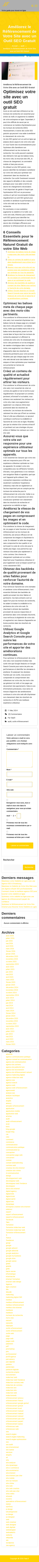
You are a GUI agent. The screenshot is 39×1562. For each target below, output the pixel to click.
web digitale (10, 1527)
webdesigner (11, 1530)
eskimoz (9, 1209)
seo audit (9, 1445)
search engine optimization (16, 1439)
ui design (9, 1509)
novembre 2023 (12, 1021)
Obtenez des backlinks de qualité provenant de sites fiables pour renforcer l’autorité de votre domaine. (22, 285)
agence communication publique (18, 1057)
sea (7, 1432)
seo (7, 1442)
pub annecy (10, 1359)
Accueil (15, 46)
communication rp (13, 1150)
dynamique (10, 1204)
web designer (11, 1525)
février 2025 (10, 982)
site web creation (12, 1488)
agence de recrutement (15, 1070)
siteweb (9, 1496)
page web (9, 1339)
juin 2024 (9, 1003)
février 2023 (10, 1044)
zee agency (10, 1545)
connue (8, 1160)
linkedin (9, 1292)
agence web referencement (16, 1088)
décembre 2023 (12, 1018)
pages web (10, 1341)
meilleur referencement (15, 1305)
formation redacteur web (15, 1230)
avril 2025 (9, 977)
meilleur (9, 1300)
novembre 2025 (12, 959)
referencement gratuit (14, 1406)
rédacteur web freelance (15, 1380)
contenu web (11, 1165)
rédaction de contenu (14, 1385)
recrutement (11, 1375)
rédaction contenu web (15, 1382)
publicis (9, 1364)
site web (9, 1486)
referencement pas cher (15, 1419)
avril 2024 (9, 1008)
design (8, 1176)
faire (7, 1222)
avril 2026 (9, 946)
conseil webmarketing (14, 1163)
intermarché (10, 1276)
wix (7, 1540)
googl (8, 1243)
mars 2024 (10, 1011)
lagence (9, 1284)
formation (9, 1225)
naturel (8, 1320)
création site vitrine (13, 1171)
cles (7, 1137)
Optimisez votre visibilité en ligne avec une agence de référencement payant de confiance (18, 899)
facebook (9, 1220)
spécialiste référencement (16, 1501)
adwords (9, 1054)
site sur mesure (12, 1481)
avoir (8, 1124)
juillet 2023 (10, 1031)
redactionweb (11, 1395)
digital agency (11, 1191)
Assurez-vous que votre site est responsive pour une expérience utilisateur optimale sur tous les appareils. (21, 270)
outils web (10, 1333)
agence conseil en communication (19, 1059)
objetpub (9, 1326)
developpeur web (12, 1181)
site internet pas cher (14, 1476)
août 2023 (10, 1029)
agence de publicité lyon (15, 1067)
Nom (8, 770)
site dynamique (11, 1465)
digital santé (10, 1199)
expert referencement (14, 1214)
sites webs (10, 1494)
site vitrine (10, 1483)
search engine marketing (15, 1437)
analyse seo (10, 1093)
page (8, 1336)
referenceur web (12, 1429)
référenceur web (12, 1426)
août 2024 (10, 998)
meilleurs (9, 1313)
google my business (13, 1256)
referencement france (14, 1401)
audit (22, 46)
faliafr (13, 718)
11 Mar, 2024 (12, 710)
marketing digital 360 (14, 1297)
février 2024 (10, 1013)
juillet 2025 (10, 969)
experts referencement (15, 1217)
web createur (11, 1522)
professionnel (11, 1354)
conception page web (14, 1155)
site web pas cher (13, 1491)
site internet (10, 1473)
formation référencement (15, 1233)
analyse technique (13, 1096)
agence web (10, 1085)
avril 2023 (9, 1039)
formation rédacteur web (15, 1227)
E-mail (9, 780)
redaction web (11, 1393)
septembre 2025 (12, 964)
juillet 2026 (10, 938)
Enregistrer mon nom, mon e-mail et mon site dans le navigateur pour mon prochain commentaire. (18, 807)
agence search (11, 1083)
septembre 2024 (12, 995)
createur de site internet (15, 1168)
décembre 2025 (12, 956)
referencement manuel (14, 1413)
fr (6, 1235)
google (8, 1245)
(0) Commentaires (15, 714)
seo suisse (10, 1450)
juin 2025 (9, 972)
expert (8, 1212)
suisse (8, 1504)
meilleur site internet (14, 1308)
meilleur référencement (15, 1302)
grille (8, 1269)
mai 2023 (9, 1037)
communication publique (15, 1147)
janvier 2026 (10, 954)
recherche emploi (12, 1372)
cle (7, 1134)
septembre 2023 (12, 1026)
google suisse (11, 1261)
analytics (9, 1098)
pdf (7, 1346)
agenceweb (10, 1090)
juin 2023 (9, 1034)
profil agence (11, 1357)
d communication (12, 1173)
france (8, 1238)
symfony (9, 1507)
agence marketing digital (15, 1075)
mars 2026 (10, 949)
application (10, 1108)
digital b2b (10, 1194)
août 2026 (10, 936)
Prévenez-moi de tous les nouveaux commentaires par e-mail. (19, 825)
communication (12, 1145)
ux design (9, 1514)
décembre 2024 (12, 987)
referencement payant (14, 1421)
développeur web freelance (16, 1183)
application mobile (13, 1111)
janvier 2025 (10, 985)
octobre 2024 (11, 993)
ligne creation (11, 1287)
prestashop (10, 1349)
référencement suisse (14, 1424)
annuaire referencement (15, 1106)
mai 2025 (9, 974)
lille (7, 1289)
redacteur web (11, 1377)
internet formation (13, 1279)
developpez (10, 1186)
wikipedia (9, 1538)
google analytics (12, 1253)
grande (8, 1266)
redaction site (11, 1390)
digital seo (10, 1202)
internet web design (13, 1282)
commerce (10, 1142)
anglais (8, 1101)
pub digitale (10, 1362)
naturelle (9, 1323)
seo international (12, 1447)
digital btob (10, 1196)
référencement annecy (14, 1398)
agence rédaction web (14, 1077)
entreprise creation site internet (18, 1207)
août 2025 (10, 967)
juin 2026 (9, 941)
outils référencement (20, 721)
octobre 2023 (11, 1024)
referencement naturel (14, 1416)
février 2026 (10, 951)
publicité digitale (12, 1370)
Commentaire (12, 749)
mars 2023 (10, 1042)
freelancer (10, 1240)
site (7, 1460)
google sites (10, 1258)
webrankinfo (10, 1532)
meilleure (9, 1310)
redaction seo (11, 1388)
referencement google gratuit (17, 1403)
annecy (8, 1103)
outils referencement (14, 1328)
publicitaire (10, 1367)
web (7, 1519)
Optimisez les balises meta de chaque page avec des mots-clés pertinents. (22, 254)
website (9, 1535)
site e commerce (12, 1468)
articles (9, 1116)
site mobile (10, 1478)
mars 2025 (10, 980)
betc (8, 1127)
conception (10, 1152)
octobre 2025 (11, 962)
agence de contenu (13, 1065)
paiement (9, 1344)
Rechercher (8, 860)
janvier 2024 (10, 1016)
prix (7, 1351)
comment (9, 1139)
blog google (10, 1129)
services (9, 1452)
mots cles (10, 1318)
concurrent (10, 1158)
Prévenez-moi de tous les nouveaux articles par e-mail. (18, 835)
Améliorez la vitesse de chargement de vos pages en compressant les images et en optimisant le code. (21, 277)
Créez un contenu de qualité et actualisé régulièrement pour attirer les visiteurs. (21, 262)
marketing (10, 1295)
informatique (11, 1274)
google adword (11, 1248)
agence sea (10, 1080)
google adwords (12, 1251)
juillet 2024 (10, 1000)
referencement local (14, 1408)
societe (9, 1499)
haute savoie (11, 1271)
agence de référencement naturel (19, 1072)
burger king (10, 1132)
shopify (9, 1455)
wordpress (10, 1543)
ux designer (10, 1517)
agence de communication (16, 1062)
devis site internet (13, 1189)
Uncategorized (11, 1512)
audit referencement (14, 1121)
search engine (11, 1434)
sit (7, 1457)
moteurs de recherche (14, 1315)
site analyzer (11, 1463)
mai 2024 (9, 1005)
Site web (10, 790)
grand (8, 1264)
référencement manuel (14, 1411)
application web (12, 1114)
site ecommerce (12, 1470)
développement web (14, 1178)
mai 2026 (9, 943)
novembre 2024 (12, 990)
